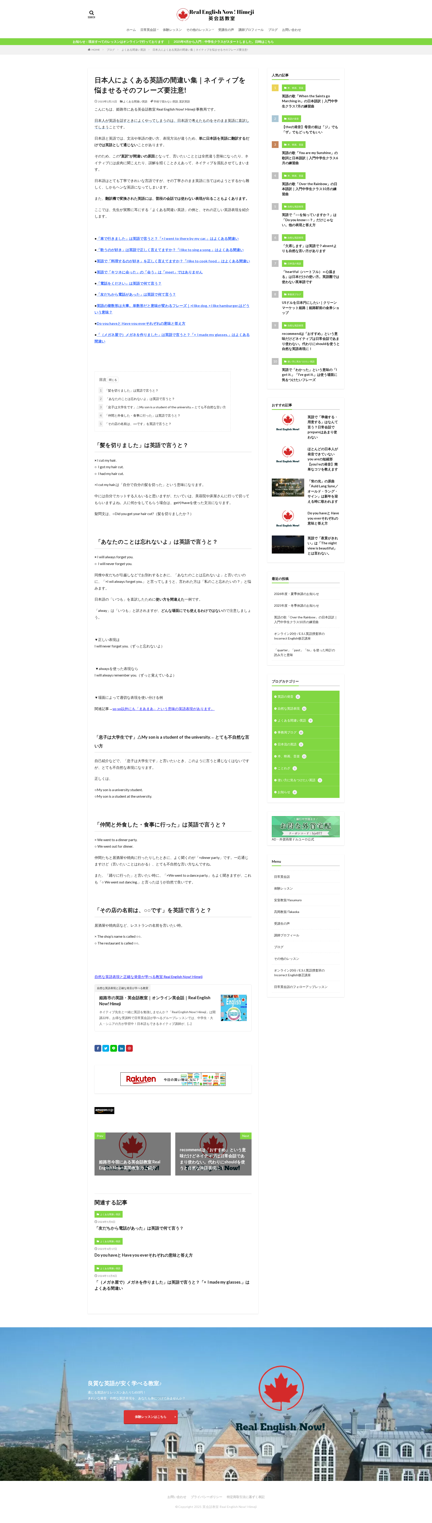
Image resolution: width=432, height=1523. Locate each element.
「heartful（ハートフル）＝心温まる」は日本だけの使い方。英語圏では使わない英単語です (310, 277)
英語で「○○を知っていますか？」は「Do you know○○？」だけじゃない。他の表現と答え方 (309, 220)
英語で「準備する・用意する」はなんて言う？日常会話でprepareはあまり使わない (323, 427)
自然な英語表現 (295, 206)
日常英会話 (148, 30)
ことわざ (286, 768)
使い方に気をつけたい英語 (301, 361)
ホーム (131, 30)
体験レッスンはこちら (150, 1417)
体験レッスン (172, 30)
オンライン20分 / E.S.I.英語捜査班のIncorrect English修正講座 (299, 972)
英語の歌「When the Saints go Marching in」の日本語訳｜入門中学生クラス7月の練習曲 (310, 101)
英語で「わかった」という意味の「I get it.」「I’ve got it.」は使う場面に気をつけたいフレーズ (309, 375)
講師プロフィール (251, 30)
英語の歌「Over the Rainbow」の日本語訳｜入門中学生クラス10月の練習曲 (309, 189)
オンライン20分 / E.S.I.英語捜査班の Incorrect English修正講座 (299, 636)
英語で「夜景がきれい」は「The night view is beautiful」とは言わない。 (323, 545)
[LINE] (113, 1048)
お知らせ (286, 792)
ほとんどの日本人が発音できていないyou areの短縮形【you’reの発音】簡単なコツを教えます (323, 459)
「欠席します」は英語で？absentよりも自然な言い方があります (309, 248)
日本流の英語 (294, 263)
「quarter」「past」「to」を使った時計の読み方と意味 (304, 652)
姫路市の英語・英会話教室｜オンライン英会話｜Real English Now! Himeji (154, 1000)
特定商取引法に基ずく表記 (246, 1497)
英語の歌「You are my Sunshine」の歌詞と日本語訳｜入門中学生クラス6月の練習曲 (310, 158)
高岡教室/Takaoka (286, 912)
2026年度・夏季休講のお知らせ (296, 594)
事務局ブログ (294, 294)
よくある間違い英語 (134, 49)
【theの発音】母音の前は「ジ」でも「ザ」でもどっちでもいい (310, 129)
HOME (96, 49)
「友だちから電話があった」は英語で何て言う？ (139, 1228)
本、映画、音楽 (295, 87)
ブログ (273, 30)
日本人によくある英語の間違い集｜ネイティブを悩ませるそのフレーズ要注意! (200, 49)
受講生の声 (226, 30)
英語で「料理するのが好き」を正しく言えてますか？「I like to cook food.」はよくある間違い (173, 261)
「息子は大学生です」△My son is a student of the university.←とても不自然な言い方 (163, 407)
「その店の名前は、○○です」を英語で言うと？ (135, 424)
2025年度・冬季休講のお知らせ (296, 605)
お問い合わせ (291, 30)
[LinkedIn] (121, 1048)
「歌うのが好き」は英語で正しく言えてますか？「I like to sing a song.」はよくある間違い (170, 249)
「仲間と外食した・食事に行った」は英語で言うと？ (140, 415)
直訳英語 (184, 101)
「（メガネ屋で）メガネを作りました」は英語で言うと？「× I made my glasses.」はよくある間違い (172, 1285)
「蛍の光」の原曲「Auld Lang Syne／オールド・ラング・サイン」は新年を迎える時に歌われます (323, 491)
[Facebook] (97, 1048)
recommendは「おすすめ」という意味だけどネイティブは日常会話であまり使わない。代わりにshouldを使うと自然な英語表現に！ (311, 341)
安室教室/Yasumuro (288, 900)
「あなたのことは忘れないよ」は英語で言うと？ (137, 399)
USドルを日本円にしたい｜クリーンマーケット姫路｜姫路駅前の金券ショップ (310, 307)
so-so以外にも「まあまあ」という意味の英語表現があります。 (163, 708)
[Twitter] (105, 1048)
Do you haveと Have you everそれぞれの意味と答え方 (143, 1255)
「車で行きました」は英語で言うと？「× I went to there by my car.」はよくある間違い (168, 238)
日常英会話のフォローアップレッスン (301, 987)
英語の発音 (293, 118)
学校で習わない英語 (166, 101)
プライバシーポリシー (206, 1497)
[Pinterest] (129, 1048)
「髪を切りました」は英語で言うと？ (129, 390)
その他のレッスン (199, 30)
